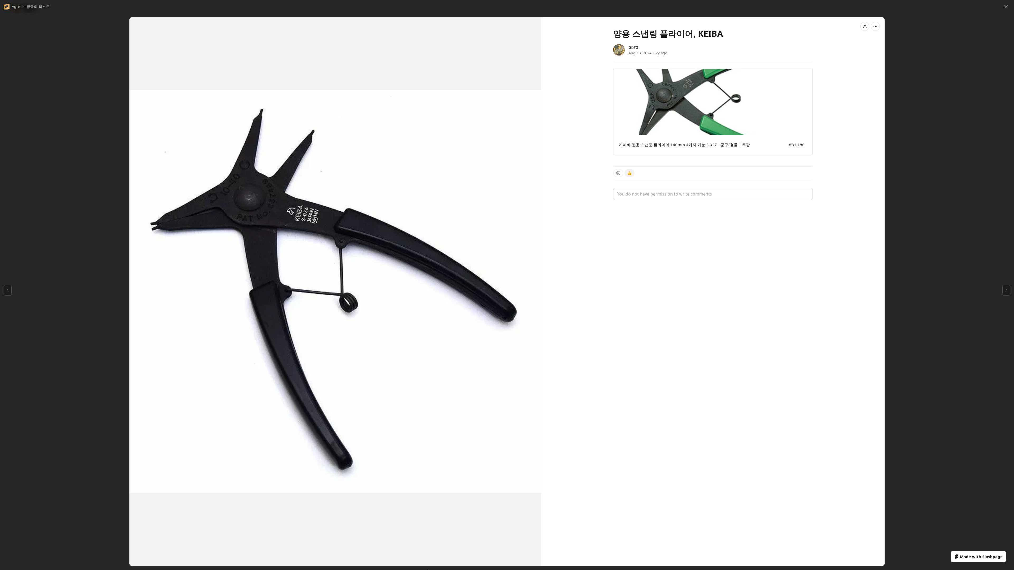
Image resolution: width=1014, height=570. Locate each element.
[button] (12, 7)
